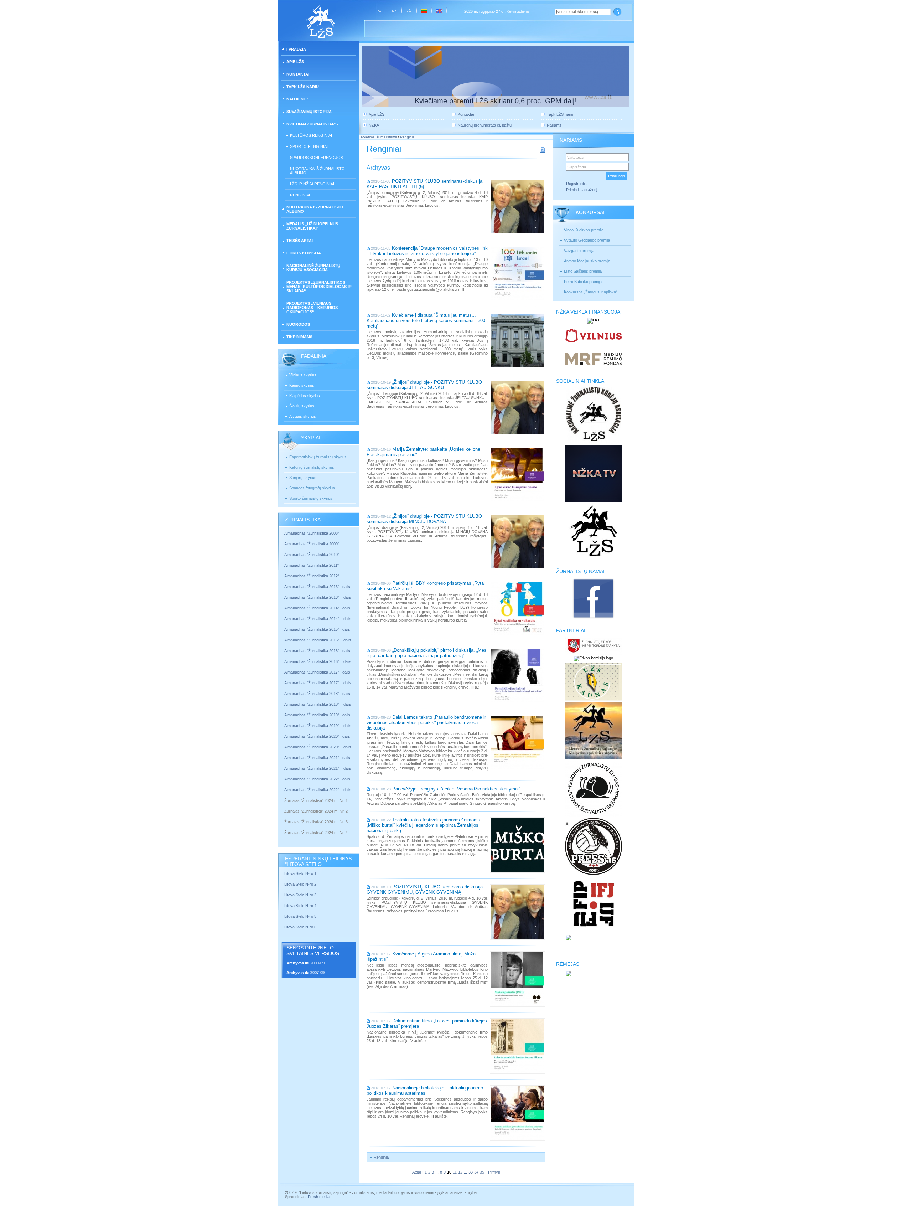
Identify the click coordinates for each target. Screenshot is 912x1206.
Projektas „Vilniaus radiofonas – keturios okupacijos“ (312, 307)
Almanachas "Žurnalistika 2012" (312, 576)
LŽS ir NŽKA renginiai (312, 184)
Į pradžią (296, 49)
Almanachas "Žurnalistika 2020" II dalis (317, 747)
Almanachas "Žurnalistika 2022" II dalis (317, 790)
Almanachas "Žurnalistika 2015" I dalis (317, 629)
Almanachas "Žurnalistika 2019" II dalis (317, 725)
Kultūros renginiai (311, 135)
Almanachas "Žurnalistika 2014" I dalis (317, 608)
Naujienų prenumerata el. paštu (485, 125)
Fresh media (319, 1197)
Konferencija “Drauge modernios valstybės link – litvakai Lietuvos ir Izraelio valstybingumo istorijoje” (427, 251)
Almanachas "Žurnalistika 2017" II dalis (318, 683)
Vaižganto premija (579, 250)
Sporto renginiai (309, 146)
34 (476, 1172)
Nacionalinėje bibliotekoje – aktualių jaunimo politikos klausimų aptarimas (425, 1090)
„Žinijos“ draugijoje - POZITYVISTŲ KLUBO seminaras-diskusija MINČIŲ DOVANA (424, 519)
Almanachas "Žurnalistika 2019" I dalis (317, 715)
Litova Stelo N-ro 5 (300, 916)
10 (449, 1172)
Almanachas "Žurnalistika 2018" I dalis (317, 693)
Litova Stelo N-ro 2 (300, 884)
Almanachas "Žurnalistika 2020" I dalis (317, 736)
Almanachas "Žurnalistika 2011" (311, 565)
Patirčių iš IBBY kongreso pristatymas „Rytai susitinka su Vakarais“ (426, 586)
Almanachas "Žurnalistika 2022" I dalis (317, 779)
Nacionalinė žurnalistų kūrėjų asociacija (313, 267)
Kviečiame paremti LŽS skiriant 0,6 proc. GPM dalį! (495, 101)
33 (470, 1172)
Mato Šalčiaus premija (583, 271)
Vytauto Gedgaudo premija (587, 240)
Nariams (554, 125)
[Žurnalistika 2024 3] (284, 827)
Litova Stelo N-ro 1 (300, 873)
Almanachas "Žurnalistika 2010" (311, 554)
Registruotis (576, 183)
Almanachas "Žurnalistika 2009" (311, 544)
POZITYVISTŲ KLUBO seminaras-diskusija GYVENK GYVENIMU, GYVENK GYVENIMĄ (425, 889)
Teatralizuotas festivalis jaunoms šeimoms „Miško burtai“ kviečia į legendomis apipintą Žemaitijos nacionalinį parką (423, 825)
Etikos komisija (303, 253)
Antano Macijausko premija (587, 261)
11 (455, 1172)
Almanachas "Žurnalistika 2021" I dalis (317, 758)
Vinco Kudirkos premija (583, 230)
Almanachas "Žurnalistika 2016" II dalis (317, 661)
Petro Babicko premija (583, 281)
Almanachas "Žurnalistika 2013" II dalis (317, 597)
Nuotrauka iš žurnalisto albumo (317, 170)
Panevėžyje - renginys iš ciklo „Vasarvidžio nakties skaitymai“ (456, 789)
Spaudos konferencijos (316, 157)
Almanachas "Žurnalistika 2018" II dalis (317, 704)
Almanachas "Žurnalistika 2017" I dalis (317, 672)
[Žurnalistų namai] (593, 618)
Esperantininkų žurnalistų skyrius (318, 457)
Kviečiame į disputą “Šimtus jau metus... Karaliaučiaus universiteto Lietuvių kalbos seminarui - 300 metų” (426, 321)
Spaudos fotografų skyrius (312, 488)
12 (460, 1172)
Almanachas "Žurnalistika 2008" (311, 533)
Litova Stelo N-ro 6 (300, 927)
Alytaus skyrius (302, 416)
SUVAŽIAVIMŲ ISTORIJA (309, 111)
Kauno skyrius (301, 385)
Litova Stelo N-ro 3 (300, 895)
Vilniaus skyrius (302, 375)
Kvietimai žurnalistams (312, 124)
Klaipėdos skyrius (304, 395)
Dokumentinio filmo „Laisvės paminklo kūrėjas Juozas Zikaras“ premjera (427, 1023)
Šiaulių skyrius (301, 406)
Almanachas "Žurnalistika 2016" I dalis (317, 651)
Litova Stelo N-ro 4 (300, 905)
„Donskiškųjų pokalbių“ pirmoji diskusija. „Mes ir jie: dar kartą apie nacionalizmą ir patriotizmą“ (427, 653)
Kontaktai (297, 74)
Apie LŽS (295, 62)
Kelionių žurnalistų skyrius (311, 467)
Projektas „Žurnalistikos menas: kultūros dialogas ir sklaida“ (319, 286)
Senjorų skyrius (302, 477)
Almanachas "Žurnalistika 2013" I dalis (317, 586)
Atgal (416, 1172)
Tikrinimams (299, 337)
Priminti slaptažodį (581, 189)
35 (482, 1172)
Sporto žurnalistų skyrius (310, 498)
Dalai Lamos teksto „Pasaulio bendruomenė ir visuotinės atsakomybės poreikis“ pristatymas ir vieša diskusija (426, 723)
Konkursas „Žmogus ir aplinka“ (590, 292)
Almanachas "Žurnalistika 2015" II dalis (317, 640)
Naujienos (297, 99)
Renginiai (300, 195)
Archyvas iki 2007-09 (305, 972)
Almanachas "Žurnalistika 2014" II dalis (317, 619)
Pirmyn (494, 1172)
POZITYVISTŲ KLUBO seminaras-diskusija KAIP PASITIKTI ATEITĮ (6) (424, 184)
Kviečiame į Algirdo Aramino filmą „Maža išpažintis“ (421, 956)
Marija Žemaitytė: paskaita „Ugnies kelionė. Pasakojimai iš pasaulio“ (424, 452)
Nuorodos (298, 324)
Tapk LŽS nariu (302, 86)
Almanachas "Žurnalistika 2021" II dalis (317, 768)
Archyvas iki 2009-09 (305, 963)
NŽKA (374, 125)
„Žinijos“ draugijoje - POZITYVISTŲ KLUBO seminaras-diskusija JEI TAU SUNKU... (424, 385)
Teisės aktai (299, 240)
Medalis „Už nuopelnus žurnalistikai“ (312, 226)
